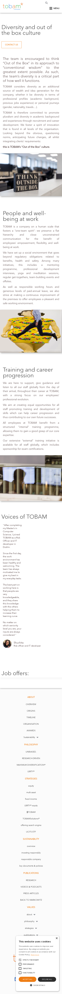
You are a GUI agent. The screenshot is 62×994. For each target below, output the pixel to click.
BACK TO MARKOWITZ (31, 900)
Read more (35, 955)
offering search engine (31, 825)
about (29, 914)
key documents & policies (31, 866)
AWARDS (31, 730)
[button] (46, 2)
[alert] (37, 963)
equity (31, 786)
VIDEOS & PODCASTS (31, 887)
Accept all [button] (27, 979)
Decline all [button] (47, 979)
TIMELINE (31, 717)
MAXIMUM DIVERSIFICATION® (31, 765)
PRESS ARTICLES (31, 893)
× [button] (57, 938)
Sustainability (29, 737)
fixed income (31, 799)
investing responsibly (31, 853)
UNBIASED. (31, 752)
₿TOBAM (31, 812)
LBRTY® (31, 771)
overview (31, 846)
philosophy (29, 921)
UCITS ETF (31, 832)
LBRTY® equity (31, 805)
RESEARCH (31, 880)
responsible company (31, 859)
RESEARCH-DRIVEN (31, 758)
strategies (29, 928)
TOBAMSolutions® (31, 818)
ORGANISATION (31, 724)
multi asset (31, 792)
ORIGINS (31, 711)
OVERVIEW (31, 704)
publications (29, 935)
